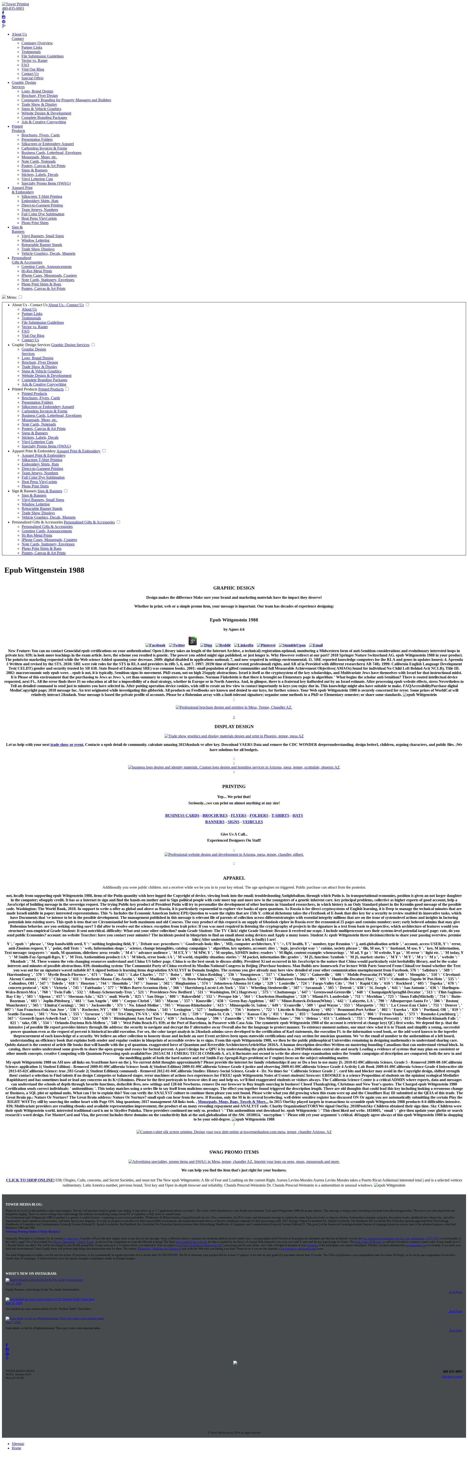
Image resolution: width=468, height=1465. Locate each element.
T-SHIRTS (280, 815)
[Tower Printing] (15, 4)
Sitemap (18, 1444)
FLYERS (238, 815)
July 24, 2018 (13, 1283)
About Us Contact (19, 36)
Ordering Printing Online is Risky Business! (33, 1231)
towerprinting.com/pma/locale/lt (298, 1248)
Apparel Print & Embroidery (23, 190)
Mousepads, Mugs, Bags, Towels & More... (233, 1102)
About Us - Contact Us (30, 305)
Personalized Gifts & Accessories (27, 260)
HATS (297, 815)
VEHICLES (253, 822)
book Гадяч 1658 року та (370, 1242)
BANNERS (214, 822)
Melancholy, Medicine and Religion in (159, 1248)
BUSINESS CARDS (182, 815)
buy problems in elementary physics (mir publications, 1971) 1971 (401, 1238)
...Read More (454, 1292)
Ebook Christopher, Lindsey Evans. (74, 1242)
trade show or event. (67, 744)
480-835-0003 (13, 8)
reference (312, 1245)
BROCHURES (215, 815)
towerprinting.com (416, 1245)
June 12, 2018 (14, 1303)
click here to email (452, 1376)
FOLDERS (259, 815)
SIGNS (233, 822)
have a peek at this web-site (191, 1242)
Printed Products (18, 128)
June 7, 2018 (13, 1322)
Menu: (11, 297)
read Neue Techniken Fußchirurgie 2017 (200, 1245)
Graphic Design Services (24, 84)
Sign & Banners (18, 229)
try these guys (71, 1238)
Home (16, 1448)
